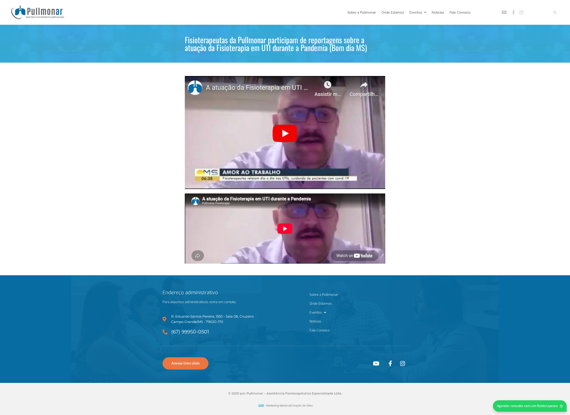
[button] (555, 12)
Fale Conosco (460, 12)
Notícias (438, 12)
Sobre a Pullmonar (361, 12)
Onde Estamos (392, 12)
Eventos (415, 12)
